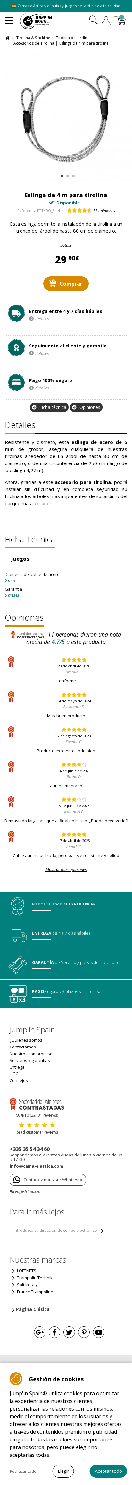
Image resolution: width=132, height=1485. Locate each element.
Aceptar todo (108, 1471)
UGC (14, 1074)
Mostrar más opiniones (66, 869)
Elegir (63, 1471)
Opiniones (89, 407)
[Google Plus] (39, 1332)
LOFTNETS (26, 1270)
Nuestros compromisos (32, 1053)
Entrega (17, 1067)
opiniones (104, 210)
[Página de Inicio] (8, 37)
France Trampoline (34, 1292)
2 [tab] (66, 174)
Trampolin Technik (34, 1278)
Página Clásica (33, 1309)
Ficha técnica (52, 407)
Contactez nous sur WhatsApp (52, 1179)
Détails (66, 245)
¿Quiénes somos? (27, 1040)
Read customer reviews (37, 1132)
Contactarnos (23, 1047)
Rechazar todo (23, 1471)
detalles (42, 318)
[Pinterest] (84, 1332)
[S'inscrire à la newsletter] (100, 1230)
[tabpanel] (66, 116)
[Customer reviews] (37, 1103)
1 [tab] (61, 174)
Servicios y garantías (30, 1060)
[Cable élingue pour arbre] (66, 116)
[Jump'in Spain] (44, 21)
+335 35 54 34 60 (30, 1149)
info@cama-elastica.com (36, 1166)
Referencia (26, 210)
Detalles (20, 424)
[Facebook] (54, 1332)
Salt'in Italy (27, 1285)
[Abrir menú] (9, 18)
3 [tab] (72, 174)
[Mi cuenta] (106, 21)
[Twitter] (69, 1332)
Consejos (19, 1080)
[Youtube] (98, 1332)
